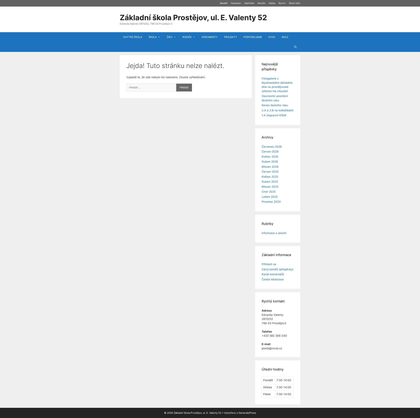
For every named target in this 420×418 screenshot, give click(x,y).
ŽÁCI (169, 37)
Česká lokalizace (273, 279)
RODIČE (187, 37)
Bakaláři (224, 3)
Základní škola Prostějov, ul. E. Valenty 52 (193, 17)
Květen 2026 (270, 156)
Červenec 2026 (272, 146)
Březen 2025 (270, 186)
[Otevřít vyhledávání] (295, 47)
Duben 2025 (270, 181)
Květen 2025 (270, 176)
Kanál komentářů (273, 274)
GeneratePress (247, 412)
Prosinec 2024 (271, 201)
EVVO (272, 37)
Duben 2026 (270, 161)
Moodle (261, 3)
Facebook (236, 3)
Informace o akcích (274, 233)
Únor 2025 (269, 191)
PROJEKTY (230, 37)
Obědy (272, 3)
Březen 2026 (270, 166)
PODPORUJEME (252, 37)
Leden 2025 (270, 196)
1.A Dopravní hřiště (274, 115)
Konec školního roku (275, 105)
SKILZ (285, 37)
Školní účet (294, 3)
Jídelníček (249, 3)
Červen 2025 (270, 171)
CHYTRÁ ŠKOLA (132, 37)
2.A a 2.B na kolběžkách (278, 110)
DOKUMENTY (210, 37)
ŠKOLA (153, 37)
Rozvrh (282, 3)
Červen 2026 (270, 151)
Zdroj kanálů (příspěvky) (277, 269)
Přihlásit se (269, 264)
